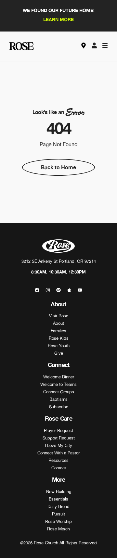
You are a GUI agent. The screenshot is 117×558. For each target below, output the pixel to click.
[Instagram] (47, 290)
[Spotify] (58, 290)
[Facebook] (37, 290)
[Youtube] (79, 290)
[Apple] (69, 290)
